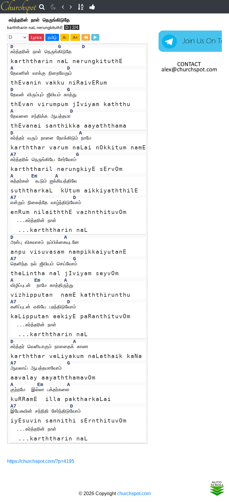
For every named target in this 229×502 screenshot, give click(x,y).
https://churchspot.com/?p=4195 (40, 461)
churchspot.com (134, 493)
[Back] (62, 6)
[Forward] (70, 6)
